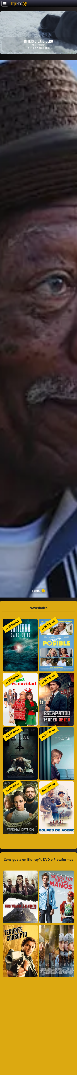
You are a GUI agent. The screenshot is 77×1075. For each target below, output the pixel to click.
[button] (20, 645)
